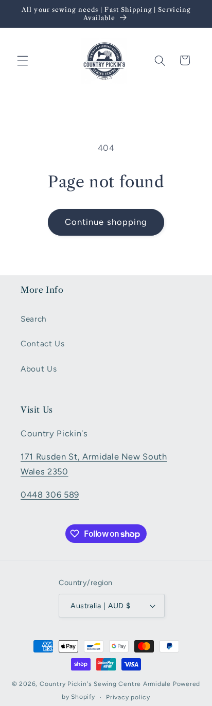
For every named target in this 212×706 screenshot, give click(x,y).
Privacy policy (128, 697)
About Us (39, 369)
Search (34, 319)
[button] (22, 60)
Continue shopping (106, 222)
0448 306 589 (50, 494)
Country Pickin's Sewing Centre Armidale (105, 683)
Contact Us (43, 343)
